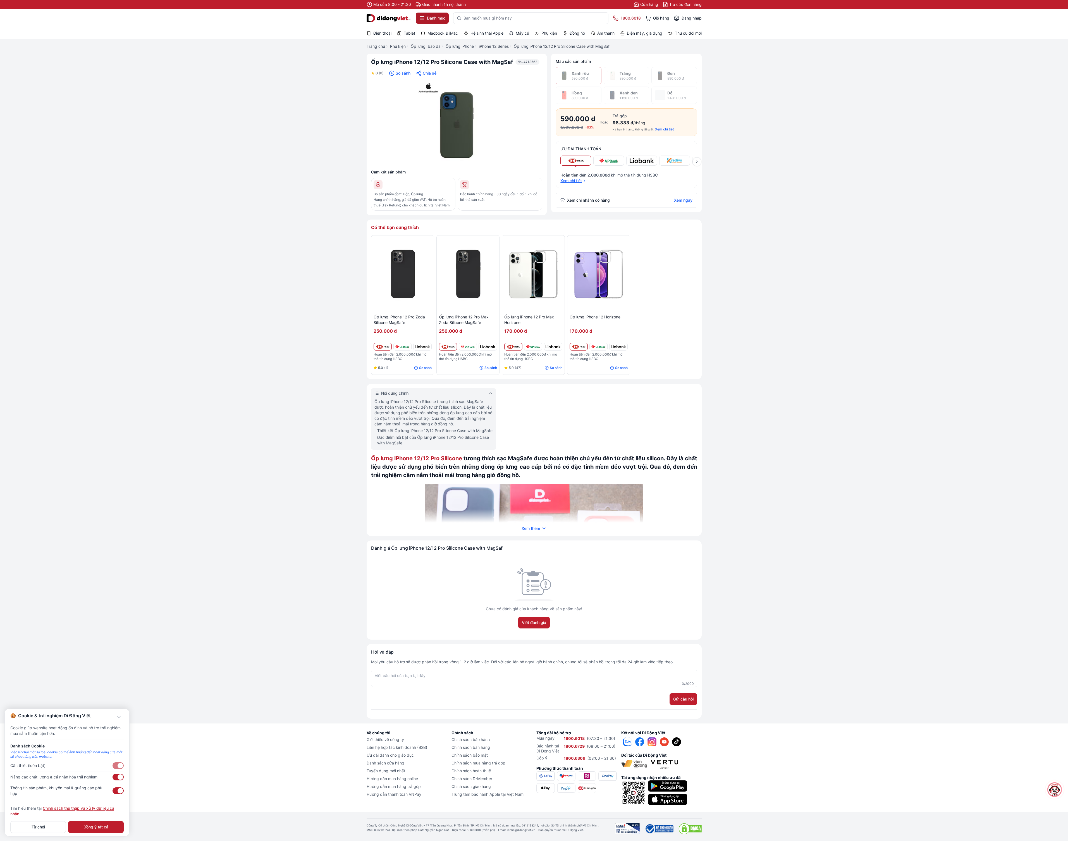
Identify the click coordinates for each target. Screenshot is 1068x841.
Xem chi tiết (664, 129)
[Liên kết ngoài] (627, 742)
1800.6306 (574, 758)
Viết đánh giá (534, 622)
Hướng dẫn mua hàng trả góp (394, 786)
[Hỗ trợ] (1055, 790)
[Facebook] (640, 742)
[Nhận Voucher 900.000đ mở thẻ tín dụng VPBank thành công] (402, 347)
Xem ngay (683, 200)
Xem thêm (531, 528)
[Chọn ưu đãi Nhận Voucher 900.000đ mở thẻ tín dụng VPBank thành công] (608, 161)
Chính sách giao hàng (471, 786)
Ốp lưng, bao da (426, 46)
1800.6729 (574, 746)
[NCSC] (627, 828)
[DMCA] (690, 828)
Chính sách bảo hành (470, 739)
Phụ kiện (398, 46)
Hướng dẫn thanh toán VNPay (394, 794)
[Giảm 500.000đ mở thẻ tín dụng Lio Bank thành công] (422, 347)
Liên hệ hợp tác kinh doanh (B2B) (397, 747)
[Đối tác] (634, 764)
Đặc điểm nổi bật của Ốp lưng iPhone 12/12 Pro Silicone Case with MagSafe (433, 440)
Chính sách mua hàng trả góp (478, 763)
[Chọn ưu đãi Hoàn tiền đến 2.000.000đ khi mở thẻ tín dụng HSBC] (575, 161)
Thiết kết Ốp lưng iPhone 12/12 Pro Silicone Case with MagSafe (435, 430)
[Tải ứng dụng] (667, 786)
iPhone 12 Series (494, 46)
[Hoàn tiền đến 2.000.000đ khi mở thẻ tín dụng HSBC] (383, 347)
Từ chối (38, 827)
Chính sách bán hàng (470, 747)
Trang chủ (376, 46)
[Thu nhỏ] (119, 717)
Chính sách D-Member (471, 778)
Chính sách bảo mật (469, 755)
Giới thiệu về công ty (385, 739)
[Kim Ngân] (587, 788)
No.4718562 (527, 62)
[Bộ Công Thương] (659, 828)
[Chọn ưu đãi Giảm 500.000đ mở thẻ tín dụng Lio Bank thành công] (641, 161)
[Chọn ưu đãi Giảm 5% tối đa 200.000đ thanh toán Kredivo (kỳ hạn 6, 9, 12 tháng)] (674, 161)
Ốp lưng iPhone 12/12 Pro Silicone (416, 458)
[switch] (118, 765)
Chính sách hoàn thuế (471, 770)
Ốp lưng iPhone (460, 46)
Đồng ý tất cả (95, 827)
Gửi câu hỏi (683, 699)
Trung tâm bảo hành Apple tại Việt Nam (487, 794)
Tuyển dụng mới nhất (386, 770)
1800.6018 (574, 738)
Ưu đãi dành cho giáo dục (390, 755)
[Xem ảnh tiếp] (696, 161)
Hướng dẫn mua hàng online (392, 778)
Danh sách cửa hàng (385, 763)
